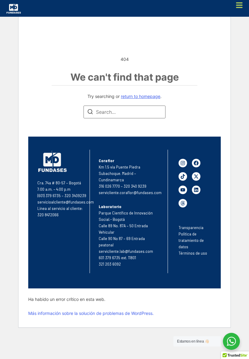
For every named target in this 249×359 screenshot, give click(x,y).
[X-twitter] (196, 176)
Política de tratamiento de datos (191, 240)
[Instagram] (183, 163)
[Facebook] (196, 163)
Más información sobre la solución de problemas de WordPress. (91, 313)
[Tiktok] (183, 176)
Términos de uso (193, 253)
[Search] (90, 112)
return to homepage (140, 96)
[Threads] (183, 203)
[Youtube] (183, 190)
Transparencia (191, 227)
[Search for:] (124, 112)
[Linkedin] (196, 190)
